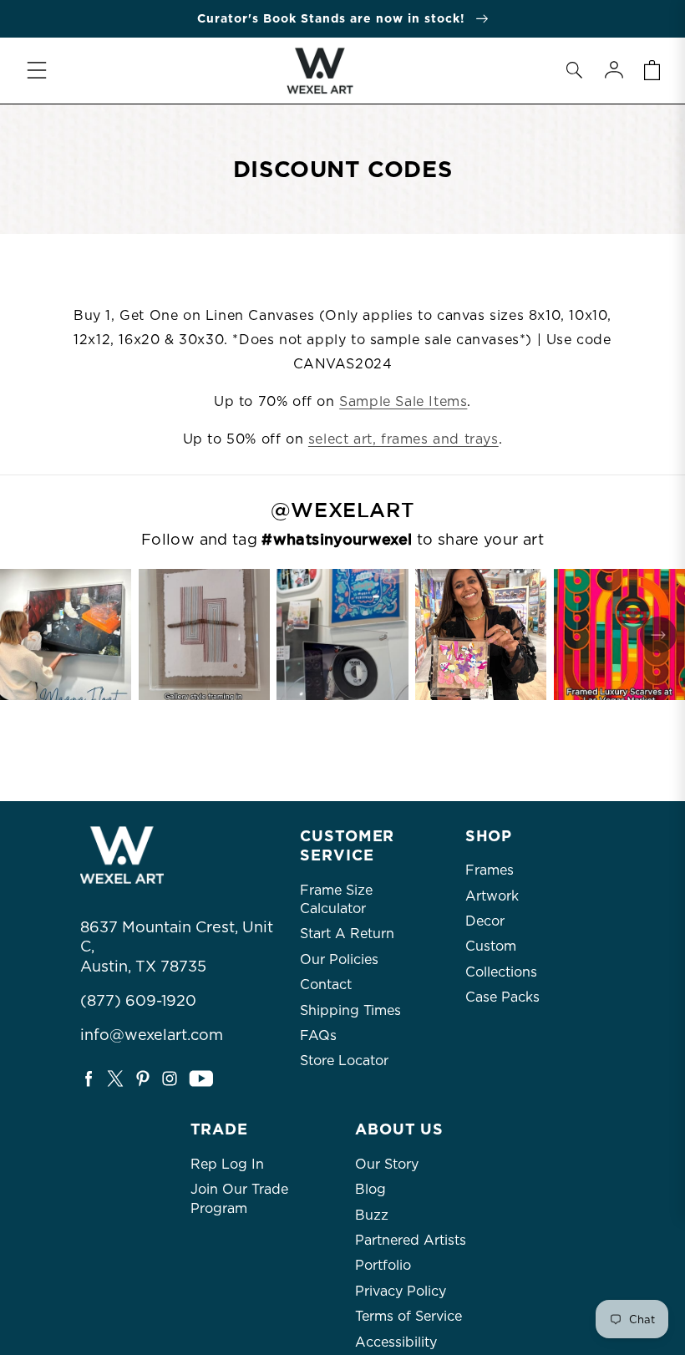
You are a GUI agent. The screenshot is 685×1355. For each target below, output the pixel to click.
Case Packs (502, 997)
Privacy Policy (400, 1291)
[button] (574, 70)
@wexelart (342, 510)
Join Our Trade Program (239, 1198)
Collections (501, 972)
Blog (370, 1189)
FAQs (318, 1035)
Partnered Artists (410, 1240)
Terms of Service (408, 1316)
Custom (490, 946)
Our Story (387, 1164)
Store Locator (344, 1060)
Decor (485, 921)
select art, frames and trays (403, 439)
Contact (326, 984)
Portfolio (383, 1265)
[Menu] (36, 70)
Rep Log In (227, 1164)
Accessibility (396, 1342)
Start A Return (347, 933)
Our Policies (339, 959)
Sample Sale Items (403, 401)
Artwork (492, 896)
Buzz (371, 1215)
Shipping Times (350, 1010)
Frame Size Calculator (336, 899)
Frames (489, 870)
